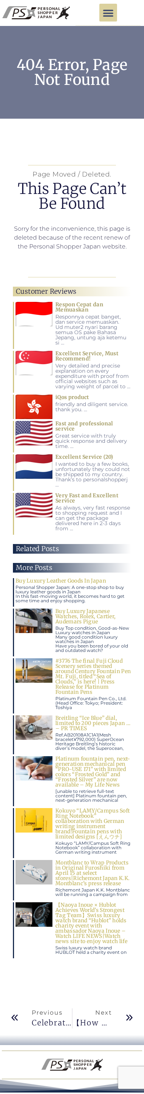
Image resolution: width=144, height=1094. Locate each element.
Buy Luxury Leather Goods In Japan (61, 580)
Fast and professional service (84, 426)
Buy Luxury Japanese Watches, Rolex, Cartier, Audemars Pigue (85, 616)
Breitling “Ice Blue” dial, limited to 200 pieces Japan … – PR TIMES (92, 723)
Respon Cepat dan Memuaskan (79, 307)
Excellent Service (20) (84, 457)
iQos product (72, 397)
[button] (108, 13)
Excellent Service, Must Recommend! (87, 356)
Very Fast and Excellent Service (87, 498)
